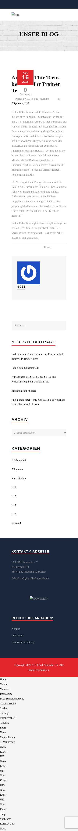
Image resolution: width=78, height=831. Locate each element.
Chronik (4, 722)
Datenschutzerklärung (23, 642)
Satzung (4, 713)
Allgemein (17, 103)
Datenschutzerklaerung (12, 698)
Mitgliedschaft (7, 717)
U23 (14, 514)
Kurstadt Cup (19, 478)
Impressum (17, 635)
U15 (27, 103)
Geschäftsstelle (8, 703)
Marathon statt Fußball (24, 390)
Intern (3, 727)
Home (3, 679)
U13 (14, 487)
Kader (3, 751)
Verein (3, 684)
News (3, 732)
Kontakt (16, 628)
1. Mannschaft (19, 460)
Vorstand (16, 523)
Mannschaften (7, 737)
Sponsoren (5, 818)
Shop (2, 814)
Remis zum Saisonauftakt (25, 367)
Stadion (4, 708)
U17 (14, 505)
